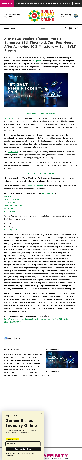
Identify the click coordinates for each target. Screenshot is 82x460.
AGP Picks (7, 3)
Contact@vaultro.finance (14, 230)
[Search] (65, 28)
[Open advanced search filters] (70, 28)
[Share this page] (76, 28)
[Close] (42, 413)
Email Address (12, 439)
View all (76, 3)
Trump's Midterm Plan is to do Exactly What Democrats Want (39, 3)
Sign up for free (23, 449)
